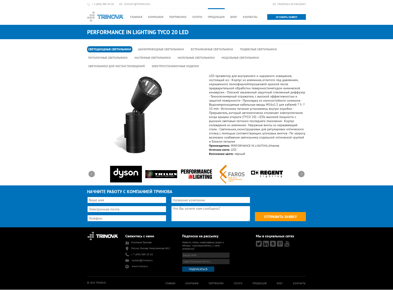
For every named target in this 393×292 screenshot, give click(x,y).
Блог (233, 17)
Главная (136, 17)
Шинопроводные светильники (161, 49)
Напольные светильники (196, 58)
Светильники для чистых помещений (116, 66)
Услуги (197, 17)
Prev (91, 174)
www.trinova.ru (140, 266)
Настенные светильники (152, 58)
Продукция (216, 17)
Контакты (250, 17)
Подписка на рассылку (291, 4)
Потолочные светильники (108, 58)
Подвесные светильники (258, 49)
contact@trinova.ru (137, 4)
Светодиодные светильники (109, 49)
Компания (156, 17)
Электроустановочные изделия (175, 66)
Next (301, 174)
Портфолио (177, 17)
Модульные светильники (240, 58)
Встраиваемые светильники (212, 49)
